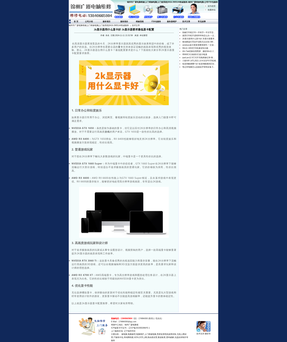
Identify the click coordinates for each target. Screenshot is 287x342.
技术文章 (136, 25)
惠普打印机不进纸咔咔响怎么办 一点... (199, 35)
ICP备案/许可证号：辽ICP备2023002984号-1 (130, 328)
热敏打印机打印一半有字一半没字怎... (198, 32)
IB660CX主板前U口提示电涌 (194, 54)
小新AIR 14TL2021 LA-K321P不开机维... (200, 61)
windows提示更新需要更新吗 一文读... (198, 45)
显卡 (120, 46)
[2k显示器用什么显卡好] (124, 82)
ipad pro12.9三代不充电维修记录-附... (198, 57)
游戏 (107, 131)
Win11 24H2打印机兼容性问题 (195, 48)
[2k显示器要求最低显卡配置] (124, 212)
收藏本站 (212, 10)
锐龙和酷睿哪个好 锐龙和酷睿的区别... (199, 64)
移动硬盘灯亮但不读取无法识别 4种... (198, 42)
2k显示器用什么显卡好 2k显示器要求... (199, 39)
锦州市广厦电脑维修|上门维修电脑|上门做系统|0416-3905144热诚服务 (99, 25)
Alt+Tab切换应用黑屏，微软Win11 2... (198, 51)
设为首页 (212, 6)
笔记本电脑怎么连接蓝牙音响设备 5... (198, 67)
